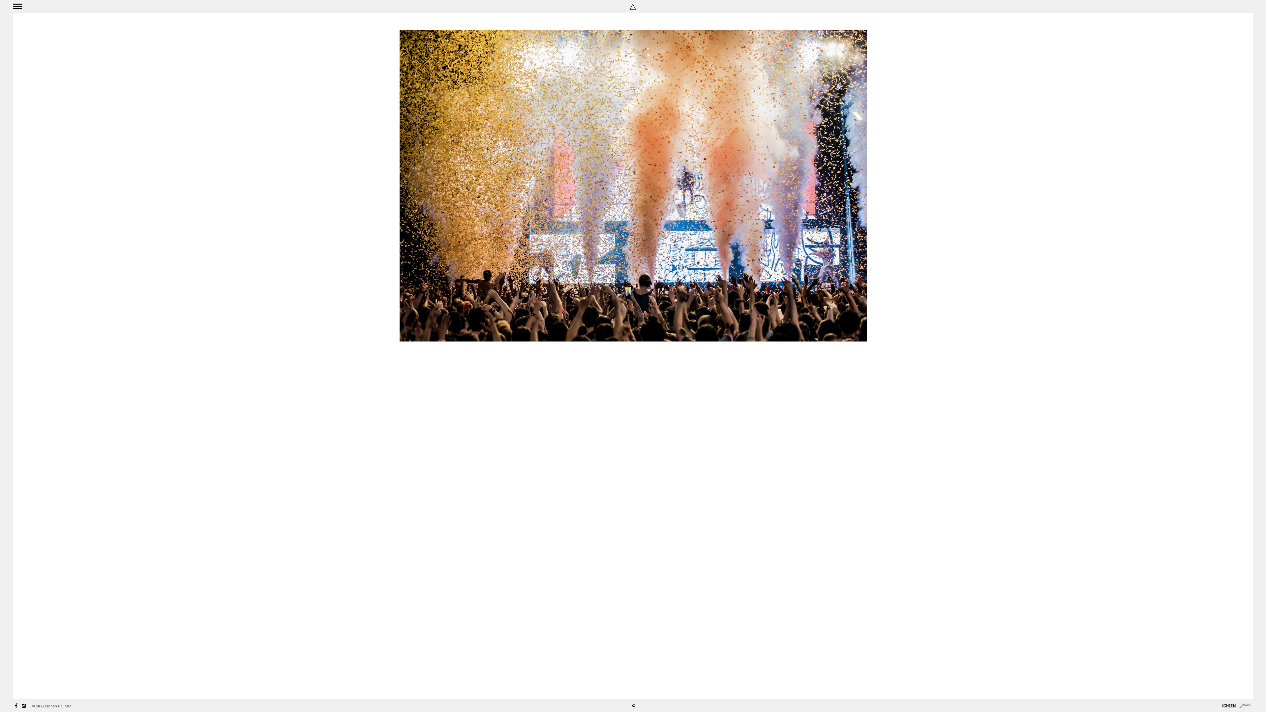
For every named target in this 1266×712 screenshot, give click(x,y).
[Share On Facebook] (635, 687)
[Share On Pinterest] (654, 687)
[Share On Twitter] (645, 687)
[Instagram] (24, 706)
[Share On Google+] (664, 687)
